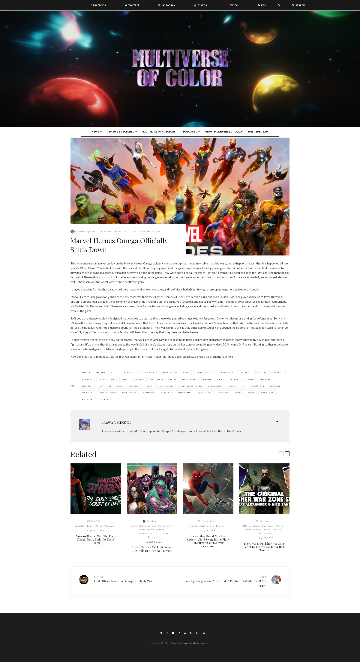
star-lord (224, 393)
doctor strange (108, 379)
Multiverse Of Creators (159, 131)
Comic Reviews (146, 529)
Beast (115, 373)
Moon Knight (216, 386)
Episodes (79, 525)
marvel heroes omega (191, 386)
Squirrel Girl (205, 393)
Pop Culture (129, 231)
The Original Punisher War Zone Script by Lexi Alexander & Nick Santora (264, 547)
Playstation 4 (257, 386)
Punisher (88, 393)
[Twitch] (185, 633)
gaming (140, 379)
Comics (160, 529)
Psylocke (275, 386)
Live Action (268, 525)
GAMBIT (126, 379)
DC (151, 533)
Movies (98, 525)
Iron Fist (249, 379)
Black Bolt (130, 373)
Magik (149, 386)
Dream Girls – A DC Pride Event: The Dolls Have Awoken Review (151, 549)
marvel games (166, 386)
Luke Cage (135, 386)
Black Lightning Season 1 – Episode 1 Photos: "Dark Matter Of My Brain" (225, 581)
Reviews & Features (120, 131)
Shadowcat (149, 393)
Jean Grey (88, 386)
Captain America (205, 373)
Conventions (141, 533)
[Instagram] (167, 633)
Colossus (246, 373)
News (95, 131)
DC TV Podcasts (251, 525)
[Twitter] (161, 633)
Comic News (164, 525)
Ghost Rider (189, 379)
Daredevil (279, 373)
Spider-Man (185, 393)
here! (231, 356)
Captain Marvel (227, 373)
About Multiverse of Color (224, 131)
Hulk (221, 379)
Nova (232, 386)
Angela (86, 373)
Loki (120, 386)
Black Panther (149, 373)
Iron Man (266, 379)
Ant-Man (101, 373)
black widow (170, 373)
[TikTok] (179, 633)
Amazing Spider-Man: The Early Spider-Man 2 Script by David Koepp (96, 539)
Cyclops (262, 373)
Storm (239, 393)
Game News (105, 231)
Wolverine (88, 400)
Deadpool (87, 379)
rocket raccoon (108, 393)
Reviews (152, 537)
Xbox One (105, 400)
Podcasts (190, 131)
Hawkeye (206, 379)
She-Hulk (167, 393)
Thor (251, 393)
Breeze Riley (208, 521)
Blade (187, 373)
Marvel (117, 231)
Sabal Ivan (152, 521)
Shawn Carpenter (85, 231)
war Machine (267, 393)
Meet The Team (258, 131)
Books (134, 525)
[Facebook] (155, 633)
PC (243, 386)
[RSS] (190, 633)
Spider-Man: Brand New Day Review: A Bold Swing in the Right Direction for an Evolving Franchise (208, 541)
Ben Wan (96, 521)
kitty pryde (105, 386)
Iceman (234, 379)
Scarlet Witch (130, 393)
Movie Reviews (206, 525)
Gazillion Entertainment (163, 379)
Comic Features (147, 525)
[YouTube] (173, 633)
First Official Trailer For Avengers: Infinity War (123, 579)
